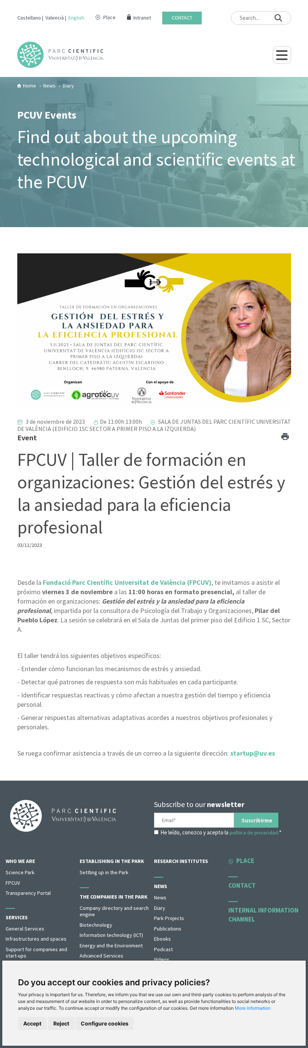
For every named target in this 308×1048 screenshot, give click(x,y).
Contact (182, 18)
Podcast (163, 949)
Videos (161, 959)
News (160, 886)
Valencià (54, 17)
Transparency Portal (28, 893)
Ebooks (162, 938)
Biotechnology (96, 925)
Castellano (29, 17)
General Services (25, 928)
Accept (32, 1023)
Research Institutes (181, 861)
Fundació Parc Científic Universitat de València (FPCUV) (127, 582)
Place (109, 17)
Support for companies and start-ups (36, 952)
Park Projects (169, 918)
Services (17, 917)
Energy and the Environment (111, 945)
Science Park (20, 872)
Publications (167, 928)
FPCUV (13, 882)
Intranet (142, 18)
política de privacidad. (254, 832)
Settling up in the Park (104, 872)
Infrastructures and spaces (36, 938)
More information (252, 1008)
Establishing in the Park (112, 861)
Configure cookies (104, 1023)
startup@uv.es (252, 753)
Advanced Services (101, 955)
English (76, 17)
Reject (61, 1023)
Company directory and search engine (114, 911)
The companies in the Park (114, 896)
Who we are (20, 861)
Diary (159, 908)
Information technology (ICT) (111, 935)
